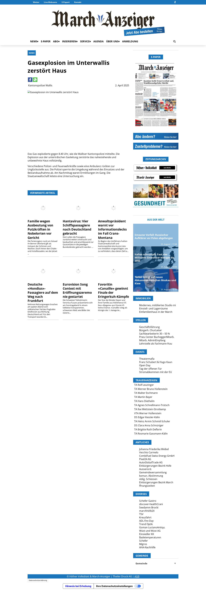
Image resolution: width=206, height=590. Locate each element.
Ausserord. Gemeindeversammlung (153, 470)
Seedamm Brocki (148, 507)
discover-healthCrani (151, 504)
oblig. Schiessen (148, 479)
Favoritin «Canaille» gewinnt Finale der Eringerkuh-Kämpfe (113, 290)
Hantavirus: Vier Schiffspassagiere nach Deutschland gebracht (77, 227)
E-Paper (65, 2)
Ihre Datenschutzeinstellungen (114, 586)
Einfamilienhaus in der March (155, 312)
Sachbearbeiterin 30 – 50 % (154, 333)
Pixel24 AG (145, 459)
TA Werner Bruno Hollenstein (151, 389)
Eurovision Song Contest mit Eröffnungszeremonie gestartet (77, 290)
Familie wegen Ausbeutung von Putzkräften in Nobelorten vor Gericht (40, 229)
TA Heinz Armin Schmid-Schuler (152, 421)
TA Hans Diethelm (144, 401)
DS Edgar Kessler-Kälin (147, 417)
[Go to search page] (174, 41)
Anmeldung (130, 41)
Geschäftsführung (149, 327)
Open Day (144, 365)
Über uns (112, 41)
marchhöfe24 (146, 510)
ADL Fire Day (146, 520)
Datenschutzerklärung (38, 580)
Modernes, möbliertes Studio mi (157, 305)
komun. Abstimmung (151, 475)
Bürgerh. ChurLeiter (150, 330)
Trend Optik (146, 524)
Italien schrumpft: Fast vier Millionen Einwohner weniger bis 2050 (154, 257)
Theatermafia (146, 358)
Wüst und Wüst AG (150, 530)
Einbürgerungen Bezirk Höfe (155, 465)
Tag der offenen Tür (150, 368)
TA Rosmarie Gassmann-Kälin (151, 433)
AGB (137, 576)
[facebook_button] (175, 2)
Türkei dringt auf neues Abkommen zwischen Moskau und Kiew (155, 280)
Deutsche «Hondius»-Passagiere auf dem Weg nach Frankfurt (43, 292)
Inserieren (69, 41)
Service (85, 41)
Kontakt (77, 2)
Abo (55, 41)
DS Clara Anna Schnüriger (148, 425)
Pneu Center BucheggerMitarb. (156, 337)
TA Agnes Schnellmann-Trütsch (152, 405)
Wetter (36, 2)
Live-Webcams (50, 2)
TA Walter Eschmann (146, 393)
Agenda (98, 41)
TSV (141, 514)
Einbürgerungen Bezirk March (156, 482)
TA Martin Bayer (143, 397)
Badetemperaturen (150, 537)
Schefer (143, 540)
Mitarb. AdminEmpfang (152, 340)
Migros (143, 544)
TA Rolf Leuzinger (144, 385)
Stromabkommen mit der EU (155, 372)
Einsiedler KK (146, 534)
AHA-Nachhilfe (147, 547)
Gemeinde (156, 563)
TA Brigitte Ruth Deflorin (148, 429)
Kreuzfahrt (145, 517)
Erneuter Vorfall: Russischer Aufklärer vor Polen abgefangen (154, 236)
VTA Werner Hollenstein (147, 413)
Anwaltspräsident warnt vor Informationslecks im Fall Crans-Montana (112, 229)
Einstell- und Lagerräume (153, 308)
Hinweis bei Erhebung (78, 586)
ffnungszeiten (147, 485)
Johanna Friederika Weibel (154, 449)
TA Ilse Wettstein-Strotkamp (150, 409)
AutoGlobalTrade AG (151, 462)
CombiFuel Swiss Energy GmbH (156, 455)
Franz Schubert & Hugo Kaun (155, 362)
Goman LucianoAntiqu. (152, 527)
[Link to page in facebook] (30, 79)
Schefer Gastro (147, 500)
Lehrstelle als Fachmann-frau (155, 343)
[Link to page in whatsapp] (35, 79)
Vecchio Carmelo (148, 452)
